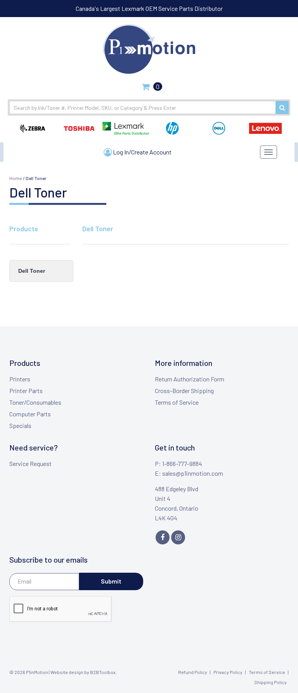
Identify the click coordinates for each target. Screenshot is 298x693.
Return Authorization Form (189, 379)
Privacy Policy (228, 672)
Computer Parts (30, 414)
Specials (20, 425)
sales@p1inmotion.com (192, 473)
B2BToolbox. (103, 672)
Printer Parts (26, 390)
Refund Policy (192, 672)
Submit (111, 581)
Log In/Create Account (142, 152)
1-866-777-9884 (182, 463)
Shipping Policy (270, 682)
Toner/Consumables (35, 402)
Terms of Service (177, 402)
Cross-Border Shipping (184, 390)
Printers (19, 379)
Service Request (30, 463)
